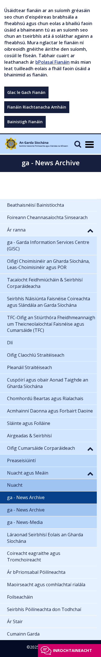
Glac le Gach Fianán (26, 92)
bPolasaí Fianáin (52, 62)
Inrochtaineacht (72, 650)
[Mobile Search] (77, 144)
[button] (90, 230)
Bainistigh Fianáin (25, 121)
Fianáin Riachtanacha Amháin (36, 107)
